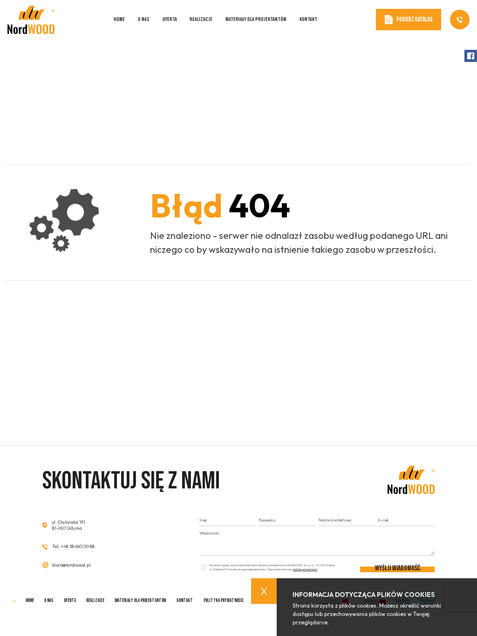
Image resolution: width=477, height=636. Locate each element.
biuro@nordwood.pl (71, 565)
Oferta (170, 19)
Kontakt (308, 19)
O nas (144, 19)
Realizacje (201, 19)
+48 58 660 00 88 (78, 546)
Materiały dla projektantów (255, 19)
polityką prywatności (305, 569)
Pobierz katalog (414, 19)
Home (119, 19)
